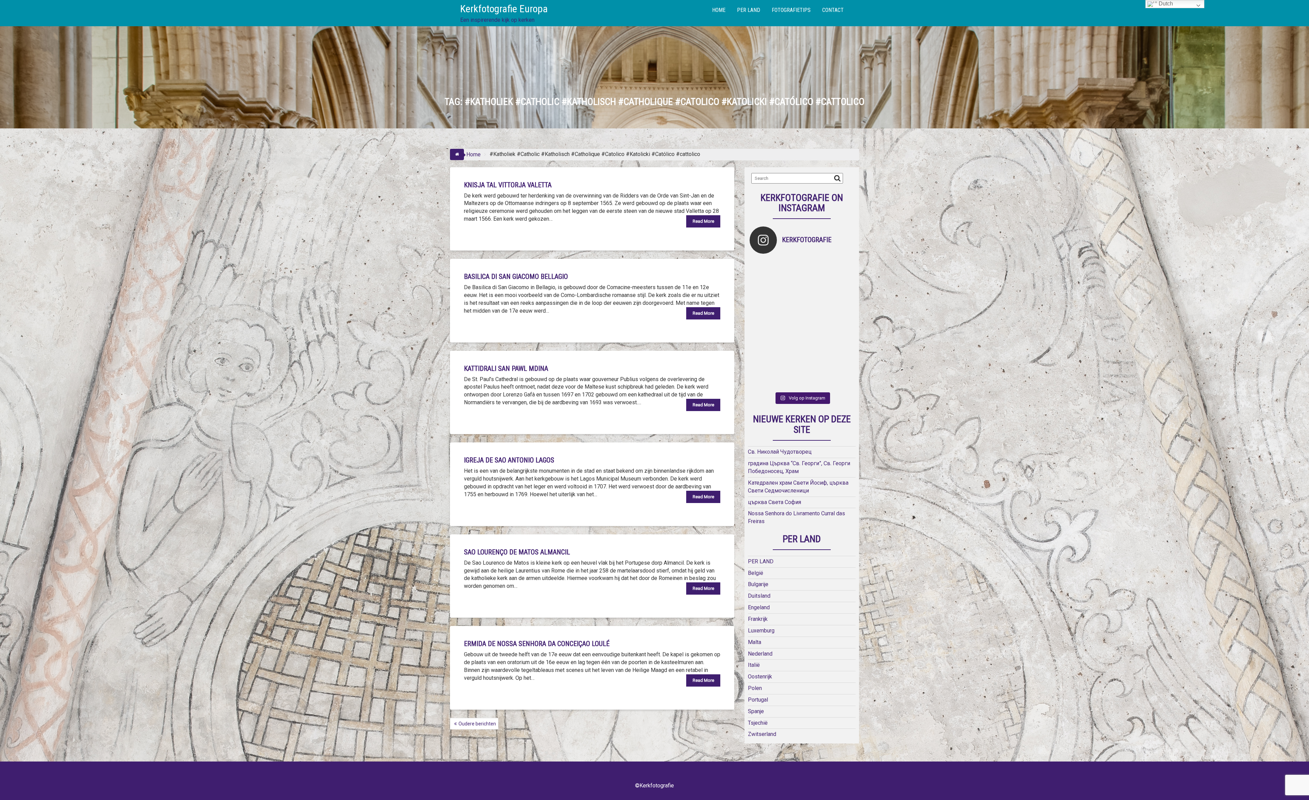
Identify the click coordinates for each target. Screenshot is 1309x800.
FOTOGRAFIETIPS (791, 10)
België (755, 573)
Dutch (1165, 3)
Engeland (759, 607)
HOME (718, 10)
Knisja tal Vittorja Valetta (508, 185)
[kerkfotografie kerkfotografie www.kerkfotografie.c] (841, 272)
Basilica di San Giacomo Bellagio (516, 276)
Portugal (758, 699)
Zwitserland (762, 734)
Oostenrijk (760, 676)
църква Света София (774, 502)
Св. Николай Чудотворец (780, 452)
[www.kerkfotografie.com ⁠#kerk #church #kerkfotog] (789, 350)
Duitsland (759, 596)
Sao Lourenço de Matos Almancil (517, 552)
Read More (703, 221)
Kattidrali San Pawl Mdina (506, 368)
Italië (754, 665)
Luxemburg (761, 630)
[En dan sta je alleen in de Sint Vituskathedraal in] (814, 324)
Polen (755, 688)
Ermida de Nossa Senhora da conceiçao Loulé (537, 644)
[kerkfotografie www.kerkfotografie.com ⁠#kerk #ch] (762, 297)
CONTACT (833, 10)
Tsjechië (758, 723)
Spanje (756, 711)
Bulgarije (758, 584)
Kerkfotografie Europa (504, 9)
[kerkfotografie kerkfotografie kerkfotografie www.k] (762, 272)
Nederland (760, 653)
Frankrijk (758, 619)
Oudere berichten (477, 723)
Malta (754, 642)
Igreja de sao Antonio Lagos (509, 460)
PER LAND (748, 10)
